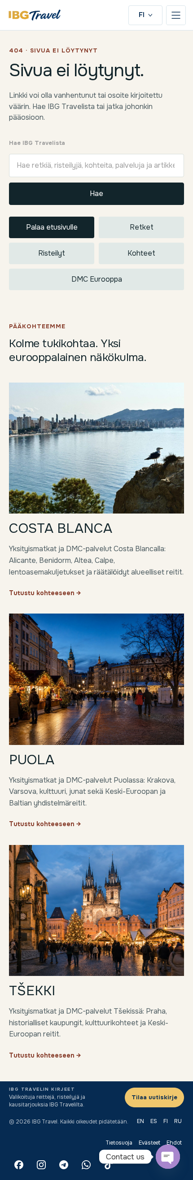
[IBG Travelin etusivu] (34, 15)
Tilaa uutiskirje (154, 1097)
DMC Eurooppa (96, 279)
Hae (96, 193)
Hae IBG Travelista (37, 143)
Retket (142, 227)
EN (140, 1121)
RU (178, 1121)
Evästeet (149, 1142)
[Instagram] (41, 1165)
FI (142, 14)
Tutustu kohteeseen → (45, 593)
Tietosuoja (118, 1142)
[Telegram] (64, 1165)
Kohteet (141, 253)
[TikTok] (108, 1165)
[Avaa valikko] (176, 15)
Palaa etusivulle (52, 227)
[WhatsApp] (86, 1165)
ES (153, 1121)
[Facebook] (19, 1165)
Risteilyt (51, 253)
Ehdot (174, 1142)
